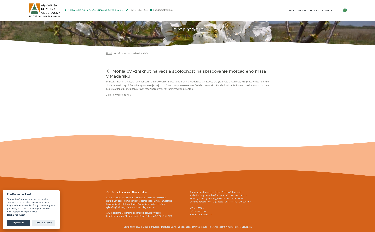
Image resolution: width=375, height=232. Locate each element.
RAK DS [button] (301, 10)
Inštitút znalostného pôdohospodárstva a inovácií (184, 226)
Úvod (109, 53)
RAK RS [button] (313, 10)
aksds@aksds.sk (163, 10)
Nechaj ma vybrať (16, 215)
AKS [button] (290, 10)
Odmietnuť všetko (44, 222)
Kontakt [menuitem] (327, 10)
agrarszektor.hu (122, 94)
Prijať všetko (18, 222)
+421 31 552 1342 (138, 10)
